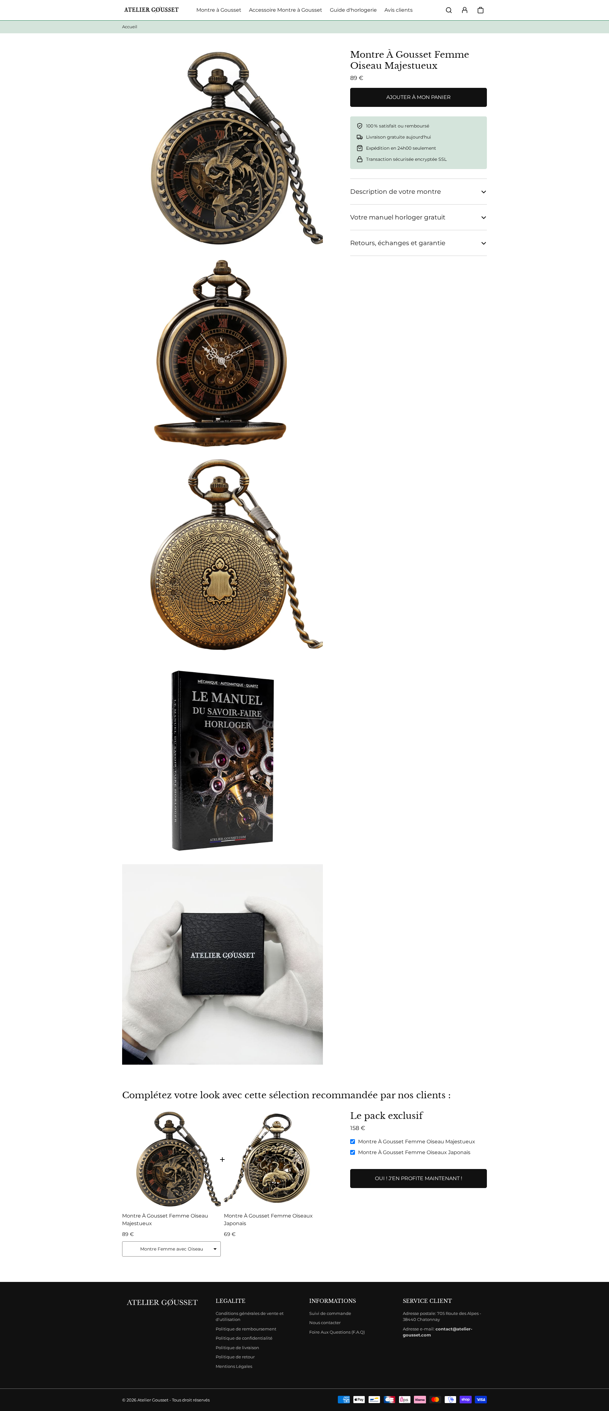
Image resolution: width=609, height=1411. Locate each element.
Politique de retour (235, 1356)
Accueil (129, 26)
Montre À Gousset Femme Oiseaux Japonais (414, 1152)
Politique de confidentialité (244, 1338)
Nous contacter (325, 1322)
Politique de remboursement (246, 1328)
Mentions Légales (234, 1366)
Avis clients (398, 10)
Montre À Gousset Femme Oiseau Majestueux (416, 1142)
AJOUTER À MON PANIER (418, 97)
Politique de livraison (237, 1347)
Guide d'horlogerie (353, 10)
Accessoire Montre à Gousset (285, 10)
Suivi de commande (330, 1313)
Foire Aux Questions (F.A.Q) (337, 1332)
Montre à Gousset (218, 10)
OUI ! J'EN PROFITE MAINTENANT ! (418, 1178)
